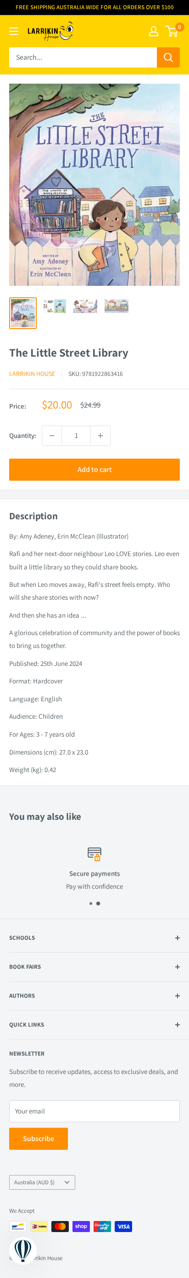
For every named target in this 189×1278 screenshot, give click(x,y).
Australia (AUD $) (34, 1182)
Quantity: (22, 435)
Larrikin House (32, 373)
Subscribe (38, 1138)
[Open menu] (13, 31)
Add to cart (95, 469)
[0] (172, 31)
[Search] (168, 57)
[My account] (153, 31)
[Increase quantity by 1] (100, 435)
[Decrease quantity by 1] (51, 435)
